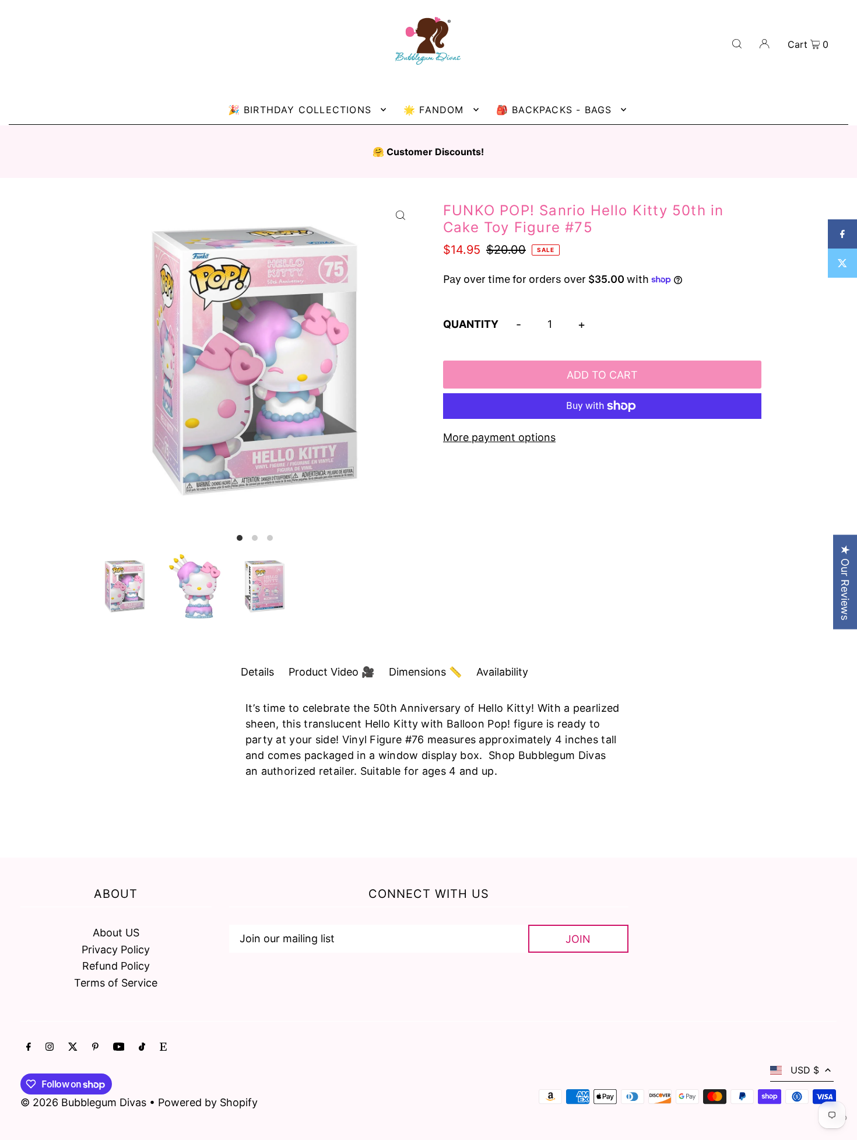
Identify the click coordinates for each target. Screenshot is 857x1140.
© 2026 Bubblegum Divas (84, 1102)
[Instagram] (49, 1047)
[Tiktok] (142, 1047)
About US (116, 932)
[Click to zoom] (401, 215)
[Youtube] (119, 1047)
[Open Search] (737, 43)
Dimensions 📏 (425, 672)
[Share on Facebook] (842, 234)
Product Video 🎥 (331, 672)
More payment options (499, 437)
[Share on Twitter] (842, 263)
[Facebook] (28, 1047)
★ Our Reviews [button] (845, 582)
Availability (502, 672)
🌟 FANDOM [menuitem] (433, 110)
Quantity (470, 324)
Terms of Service (115, 983)
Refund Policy (116, 966)
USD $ (805, 1070)
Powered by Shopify (208, 1102)
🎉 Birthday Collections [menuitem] (299, 110)
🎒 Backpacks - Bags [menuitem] (554, 110)
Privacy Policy (116, 949)
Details (257, 672)
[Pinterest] (95, 1047)
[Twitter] (73, 1047)
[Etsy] (163, 1047)
